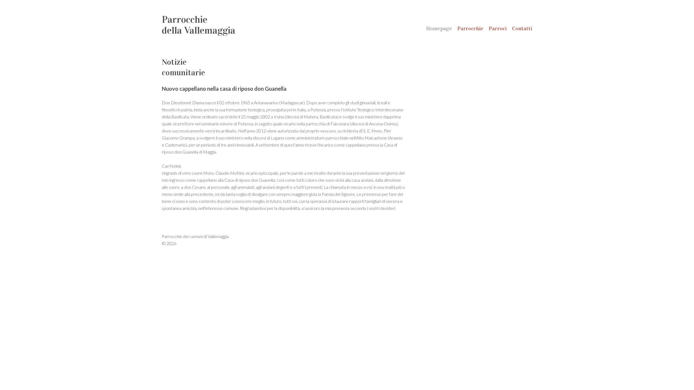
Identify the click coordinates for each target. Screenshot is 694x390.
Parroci (498, 28)
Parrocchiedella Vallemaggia (198, 25)
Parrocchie (470, 28)
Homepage (439, 28)
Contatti (522, 28)
